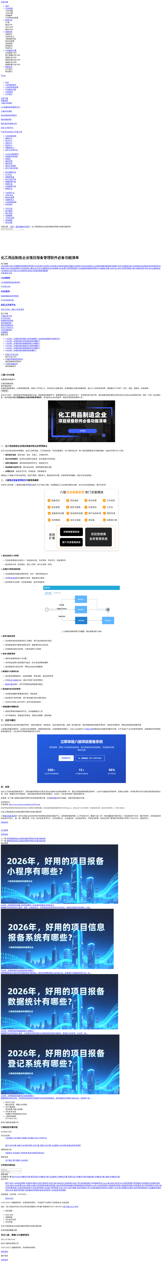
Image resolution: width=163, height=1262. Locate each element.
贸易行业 (8, 184)
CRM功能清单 (10, 136)
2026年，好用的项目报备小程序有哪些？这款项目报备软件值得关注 (32, 339)
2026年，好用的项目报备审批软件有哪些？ (22, 348)
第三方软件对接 (11, 168)
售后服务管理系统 (32, 1190)
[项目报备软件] (11, 364)
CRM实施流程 (10, 202)
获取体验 (4, 1174)
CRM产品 (40, 1183)
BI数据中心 (9, 148)
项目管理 (8, 161)
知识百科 (8, 204)
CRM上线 (151, 268)
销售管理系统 (50, 1185)
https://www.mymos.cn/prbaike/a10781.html (24, 804)
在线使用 (8, 43)
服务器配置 (43, 271)
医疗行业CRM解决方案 (21, 1177)
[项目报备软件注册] (81, 782)
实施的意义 (9, 200)
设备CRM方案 (22, 1145)
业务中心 (8, 143)
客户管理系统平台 (149, 1185)
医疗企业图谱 (150, 1188)
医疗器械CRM (71, 266)
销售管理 (72, 1185)
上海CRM (109, 1183)
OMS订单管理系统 (124, 268)
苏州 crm (102, 1183)
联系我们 (8, 71)
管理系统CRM (138, 1183)
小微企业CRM (34, 268)
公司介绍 (8, 208)
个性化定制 (9, 218)
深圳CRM (72, 1183)
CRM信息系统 (19, 1183)
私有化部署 (9, 41)
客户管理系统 (136, 1185)
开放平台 (8, 48)
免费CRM (22, 1185)
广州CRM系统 (81, 1183)
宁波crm (15, 271)
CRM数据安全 (45, 268)
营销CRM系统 (150, 1183)
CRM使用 (22, 271)
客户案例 (8, 211)
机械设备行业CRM (12, 64)
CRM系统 (9, 8)
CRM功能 (9, 11)
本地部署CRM (56, 268)
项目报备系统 (102, 266)
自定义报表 (13, 680)
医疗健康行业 (10, 172)
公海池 (28, 271)
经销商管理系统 (11, 156)
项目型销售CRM (114, 266)
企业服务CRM (10, 53)
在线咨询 (4, 1260)
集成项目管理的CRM (102, 1188)
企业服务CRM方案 (58, 1145)
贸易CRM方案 (45, 1145)
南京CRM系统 (92, 1183)
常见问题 (8, 222)
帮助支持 (8, 67)
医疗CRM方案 (10, 1145)
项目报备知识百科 (23, 227)
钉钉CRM (9, 27)
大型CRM (9, 195)
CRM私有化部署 (11, 18)
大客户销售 (71, 1188)
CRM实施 (37, 266)
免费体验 (5, 391)
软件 (31, 485)
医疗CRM (114, 1188)
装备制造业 (9, 177)
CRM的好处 (61, 266)
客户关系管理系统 (36, 1188)
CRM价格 (135, 266)
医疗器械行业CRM (12, 55)
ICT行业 (8, 175)
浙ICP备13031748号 (70, 1207)
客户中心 (8, 141)
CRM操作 (35, 271)
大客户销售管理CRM (139, 268)
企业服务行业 (10, 186)
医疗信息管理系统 (137, 1188)
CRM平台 (113, 268)
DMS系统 (143, 266)
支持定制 (23, 1153)
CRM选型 (45, 266)
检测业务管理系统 (74, 1145)
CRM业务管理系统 (58, 1190)
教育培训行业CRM (12, 60)
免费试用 (4, 101)
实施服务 (8, 15)
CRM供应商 (24, 268)
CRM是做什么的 (90, 266)
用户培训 (8, 213)
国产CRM (9, 1183)
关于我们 (8, 69)
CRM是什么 (10, 193)
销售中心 (8, 138)
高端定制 (8, 46)
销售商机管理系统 (83, 1185)
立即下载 (4, 98)
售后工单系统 (10, 166)
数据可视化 (9, 684)
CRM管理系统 (127, 1183)
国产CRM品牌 (80, 268)
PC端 (7, 22)
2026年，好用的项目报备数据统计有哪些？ (22, 343)
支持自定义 (9, 36)
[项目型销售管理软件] (14, 359)
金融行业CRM (10, 62)
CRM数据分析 (126, 266)
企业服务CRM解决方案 (58, 1177)
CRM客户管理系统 (51, 1188)
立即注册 (4, 2)
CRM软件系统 (30, 1183)
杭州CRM (48, 1183)
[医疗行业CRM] (11, 354)
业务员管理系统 (62, 1185)
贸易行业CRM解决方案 (77, 1177)
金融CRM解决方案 (112, 1177)
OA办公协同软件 (12, 154)
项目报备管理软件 (17, 480)
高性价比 (40, 1153)
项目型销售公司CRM (85, 1188)
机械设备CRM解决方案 (95, 1177)
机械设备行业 (10, 182)
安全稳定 (16, 1153)
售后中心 (8, 145)
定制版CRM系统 (27, 1138)
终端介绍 (8, 20)
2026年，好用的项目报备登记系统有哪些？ (22, 346)
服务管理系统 (19, 1190)
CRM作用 (52, 266)
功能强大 (8, 34)
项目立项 (89, 729)
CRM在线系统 (14, 268)
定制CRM (80, 266)
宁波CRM (56, 1183)
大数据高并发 (10, 39)
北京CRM (64, 1183)
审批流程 (12, 578)
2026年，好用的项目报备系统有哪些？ (21, 350)
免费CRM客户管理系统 (35, 1185)
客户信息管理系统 (22, 1188)
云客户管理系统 (68, 268)
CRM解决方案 (10, 50)
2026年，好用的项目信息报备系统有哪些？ (22, 341)
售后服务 (8, 220)
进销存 (8, 159)
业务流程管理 (152, 266)
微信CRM (9, 29)
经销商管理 (125, 1185)
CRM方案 (9, 13)
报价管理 (8, 163)
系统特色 (8, 32)
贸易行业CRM (10, 57)
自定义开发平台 (11, 150)
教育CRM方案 (33, 1145)
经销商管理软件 (92, 268)
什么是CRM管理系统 (99, 1185)
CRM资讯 (24, 1160)
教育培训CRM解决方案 (40, 1177)
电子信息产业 (10, 179)
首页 (7, 6)
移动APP (8, 25)
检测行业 (8, 189)
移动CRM (8, 271)
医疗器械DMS (124, 1188)
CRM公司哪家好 (14, 266)
